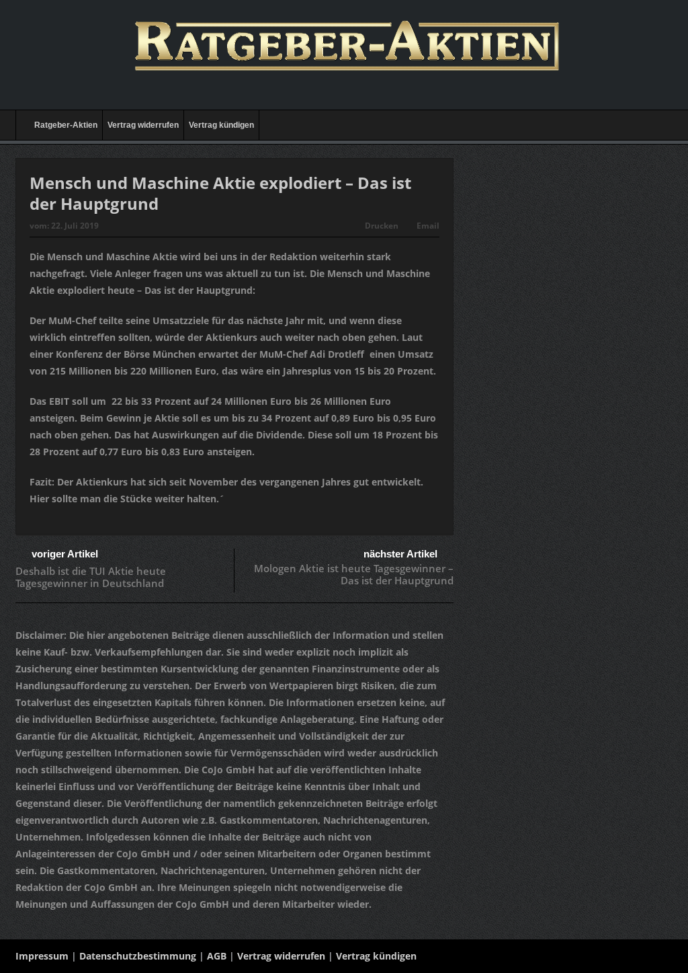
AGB (216, 955)
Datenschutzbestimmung (137, 955)
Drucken (381, 225)
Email (428, 225)
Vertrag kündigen (221, 125)
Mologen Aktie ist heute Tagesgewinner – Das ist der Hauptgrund (354, 574)
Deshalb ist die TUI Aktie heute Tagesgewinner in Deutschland (90, 577)
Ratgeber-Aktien (65, 125)
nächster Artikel (400, 553)
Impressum (42, 955)
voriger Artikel (65, 553)
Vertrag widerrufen (143, 125)
